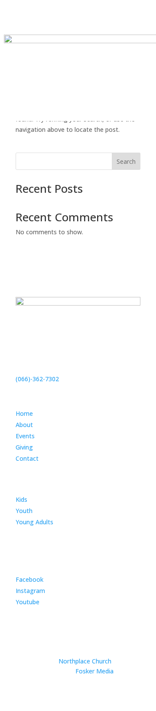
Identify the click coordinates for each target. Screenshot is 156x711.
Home (24, 413)
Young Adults (34, 522)
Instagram (30, 591)
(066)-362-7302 (37, 379)
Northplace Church (84, 661)
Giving (24, 447)
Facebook (29, 579)
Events (25, 436)
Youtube (27, 602)
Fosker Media (94, 671)
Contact (27, 458)
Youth (24, 511)
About (24, 425)
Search (126, 161)
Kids (21, 499)
